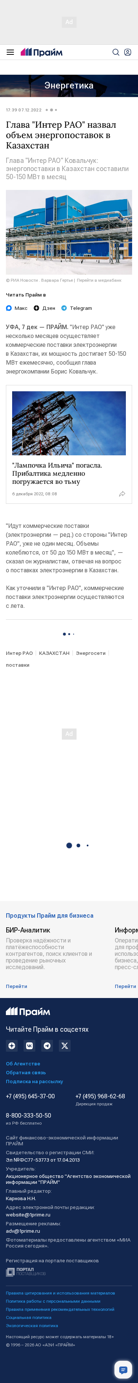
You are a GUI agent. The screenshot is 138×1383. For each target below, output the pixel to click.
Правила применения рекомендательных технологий (60, 1309)
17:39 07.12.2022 (24, 110)
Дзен (48, 308)
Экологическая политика (32, 1325)
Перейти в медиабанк (99, 280)
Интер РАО (19, 653)
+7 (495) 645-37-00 (30, 1096)
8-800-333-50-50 (28, 1119)
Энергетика (69, 85)
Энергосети (91, 653)
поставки (17, 665)
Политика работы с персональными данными (53, 1301)
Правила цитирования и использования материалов (60, 1293)
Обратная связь (26, 1072)
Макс (21, 308)
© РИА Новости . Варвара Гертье (39, 280)
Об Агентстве (23, 1063)
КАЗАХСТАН (54, 653)
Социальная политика (29, 1317)
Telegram (81, 308)
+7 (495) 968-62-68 (100, 1099)
